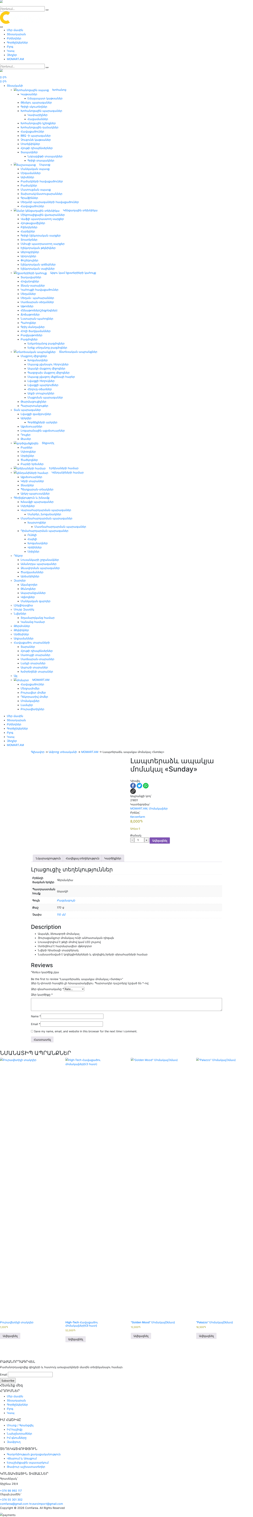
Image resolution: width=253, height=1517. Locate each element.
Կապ (10, 50)
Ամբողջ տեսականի (63, 752)
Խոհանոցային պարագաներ (41, 110)
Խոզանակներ (38, 360)
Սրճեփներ (21, 634)
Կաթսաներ (29, 94)
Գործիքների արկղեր (42, 422)
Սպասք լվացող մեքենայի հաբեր (51, 376)
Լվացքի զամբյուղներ (36, 414)
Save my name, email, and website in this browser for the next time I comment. (85, 1031)
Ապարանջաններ (33, 593)
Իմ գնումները (17, 1437)
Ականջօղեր (29, 584)
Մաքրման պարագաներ (45, 397)
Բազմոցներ (29, 339)
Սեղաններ (28, 293)
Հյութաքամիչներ (33, 223)
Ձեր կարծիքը (42, 994)
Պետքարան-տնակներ (37, 489)
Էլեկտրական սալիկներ (38, 268)
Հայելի (32, 539)
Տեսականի (15, 85)
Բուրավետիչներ (32, 709)
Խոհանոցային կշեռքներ (38, 123)
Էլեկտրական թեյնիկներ (38, 248)
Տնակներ (27, 485)
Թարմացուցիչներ (33, 401)
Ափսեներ (27, 177)
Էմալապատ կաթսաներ (45, 98)
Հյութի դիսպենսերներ (37, 148)
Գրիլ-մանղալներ (33, 327)
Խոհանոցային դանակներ (39, 127)
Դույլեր (25, 434)
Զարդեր (20, 580)
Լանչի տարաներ (33, 663)
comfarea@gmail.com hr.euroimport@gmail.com (31, 1503)
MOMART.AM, (139, 808)
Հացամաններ (38, 119)
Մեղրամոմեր (30, 688)
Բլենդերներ (29, 227)
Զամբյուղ (13, 1442)
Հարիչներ (28, 231)
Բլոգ (10, 46)
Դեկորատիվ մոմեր (34, 696)
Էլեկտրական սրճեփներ (38, 264)
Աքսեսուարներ (31, 426)
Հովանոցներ (30, 281)
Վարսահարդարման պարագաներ (46, 510)
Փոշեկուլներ (29, 260)
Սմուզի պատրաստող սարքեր (43, 243)
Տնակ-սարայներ (33, 285)
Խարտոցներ (37, 522)
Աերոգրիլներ (30, 252)
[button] (131, 776)
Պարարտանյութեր (34, 405)
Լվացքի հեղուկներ (41, 381)
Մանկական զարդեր (35, 601)
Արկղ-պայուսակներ (35, 493)
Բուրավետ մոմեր (33, 692)
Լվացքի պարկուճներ (43, 385)
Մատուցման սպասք (36, 189)
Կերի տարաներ (32, 481)
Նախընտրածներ (19, 1433)
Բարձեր (26, 447)
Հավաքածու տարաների (32, 642)
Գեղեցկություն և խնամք (31, 497)
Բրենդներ (14, 38)
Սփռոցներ (28, 451)
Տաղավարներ (31, 277)
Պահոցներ (28, 322)
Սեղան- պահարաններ (37, 298)
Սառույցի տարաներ (35, 655)
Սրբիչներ (27, 455)
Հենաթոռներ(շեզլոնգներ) (39, 310)
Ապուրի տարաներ (34, 667)
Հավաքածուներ (32, 131)
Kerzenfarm (137, 816)
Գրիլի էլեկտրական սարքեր (41, 235)
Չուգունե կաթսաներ (36, 139)
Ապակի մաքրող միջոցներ (46, 368)
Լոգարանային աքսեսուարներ (43, 430)
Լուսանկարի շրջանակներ (40, 559)
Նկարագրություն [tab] (48, 858)
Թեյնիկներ (21, 630)
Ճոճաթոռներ (30, 314)
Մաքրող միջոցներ (34, 356)
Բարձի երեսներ (32, 464)
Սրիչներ (33, 551)
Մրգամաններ (31, 173)
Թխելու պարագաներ (36, 102)
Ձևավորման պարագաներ (40, 568)
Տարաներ (28, 646)
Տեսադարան (16, 34)
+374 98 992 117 (11, 1490)
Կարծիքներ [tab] (112, 858)
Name (36, 1016)
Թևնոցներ (28, 588)
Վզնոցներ (28, 597)
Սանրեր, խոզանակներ (44, 514)
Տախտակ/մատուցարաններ (41, 193)
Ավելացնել (159, 840)
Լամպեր (27, 705)
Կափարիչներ (38, 115)
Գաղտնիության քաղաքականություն (34, 1454)
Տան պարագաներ (27, 410)
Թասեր (26, 439)
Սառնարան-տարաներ (37, 659)
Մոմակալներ (30, 701)
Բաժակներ (29, 185)
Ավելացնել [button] (10, 1336)
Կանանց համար (33, 622)
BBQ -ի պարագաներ (36, 135)
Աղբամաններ (23, 638)
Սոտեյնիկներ (30, 144)
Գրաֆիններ (29, 198)
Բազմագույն (66, 900)
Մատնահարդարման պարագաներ (46, 518)
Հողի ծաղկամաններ (36, 331)
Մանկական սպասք (35, 169)
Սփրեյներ (28, 506)
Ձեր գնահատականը (47, 989)
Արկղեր (26, 418)
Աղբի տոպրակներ (41, 393)
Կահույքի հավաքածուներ (39, 289)
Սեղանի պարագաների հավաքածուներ (50, 202)
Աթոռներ (27, 306)
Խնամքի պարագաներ (37, 501)
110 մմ (61, 914)
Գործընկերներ (17, 42)
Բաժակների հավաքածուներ (42, 181)
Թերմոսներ (22, 626)
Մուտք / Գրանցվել (20, 1425)
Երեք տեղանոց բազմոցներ (47, 347)
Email (35, 1024)
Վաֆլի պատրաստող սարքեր (42, 219)
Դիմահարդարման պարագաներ (44, 530)
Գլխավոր (37, 752)
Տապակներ (29, 152)
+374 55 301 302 (11, 1499)
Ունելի (32, 535)
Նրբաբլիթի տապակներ (45, 156)
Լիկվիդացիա (23, 605)
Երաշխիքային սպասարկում (28, 1462)
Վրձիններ (35, 547)
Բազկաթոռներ (31, 335)
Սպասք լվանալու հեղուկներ (48, 364)
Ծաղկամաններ (32, 572)
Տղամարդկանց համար (38, 617)
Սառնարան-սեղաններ (37, 302)
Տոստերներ (29, 239)
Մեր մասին (15, 30)
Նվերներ (20, 613)
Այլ (15, 675)
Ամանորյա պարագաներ (38, 564)
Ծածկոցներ (29, 460)
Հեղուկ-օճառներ (40, 389)
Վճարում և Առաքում (22, 1458)
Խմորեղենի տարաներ (37, 671)
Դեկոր (18, 555)
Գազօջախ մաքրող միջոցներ (49, 372)
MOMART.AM (15, 59)
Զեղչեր (12, 55)
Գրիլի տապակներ (41, 160)
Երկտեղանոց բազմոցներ (46, 343)
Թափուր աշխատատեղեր (26, 1466)
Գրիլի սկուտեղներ (34, 106)
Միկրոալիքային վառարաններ (43, 214)
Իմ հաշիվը (14, 1429)
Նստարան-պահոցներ (37, 318)
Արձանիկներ (30, 576)
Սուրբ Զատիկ (24, 609)
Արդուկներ (28, 256)
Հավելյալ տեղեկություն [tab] (82, 858)
